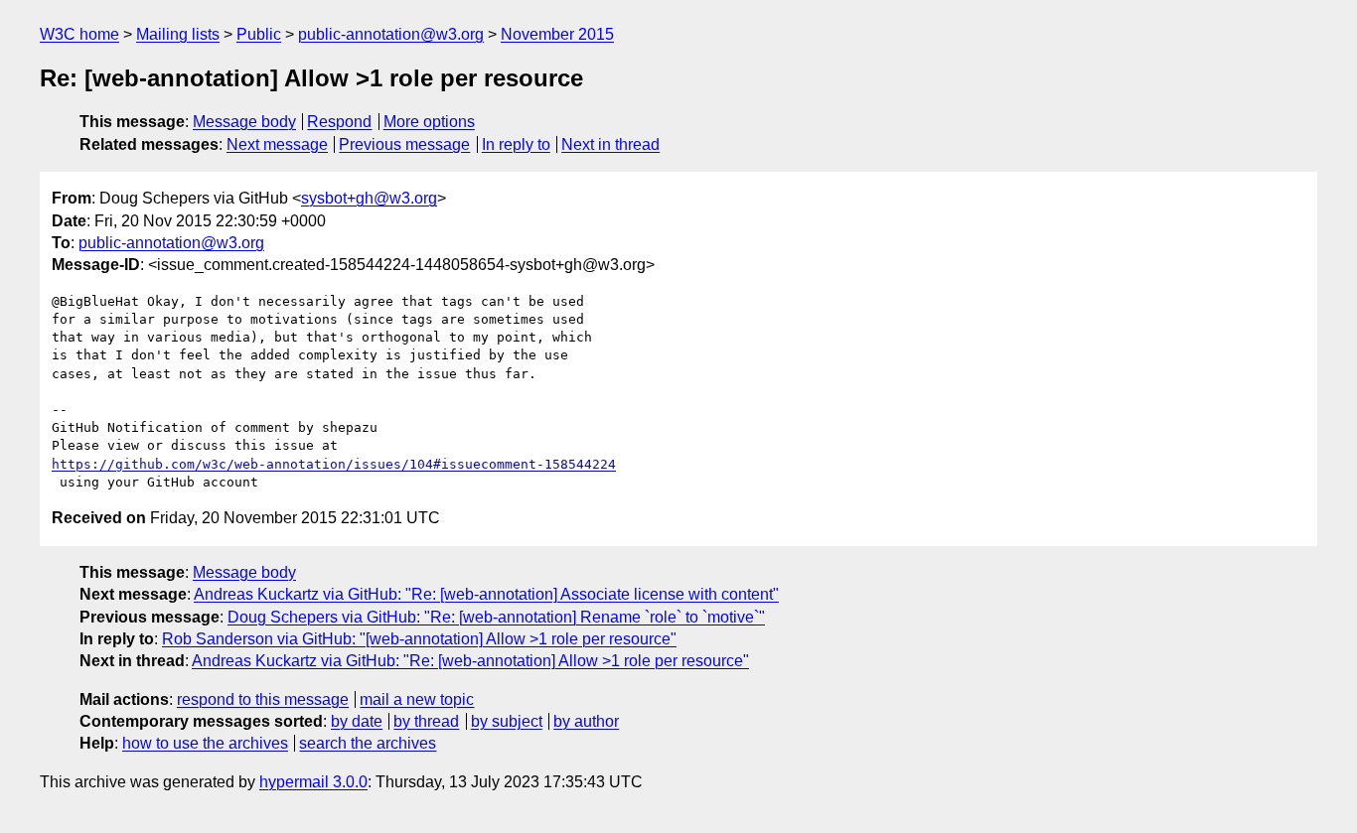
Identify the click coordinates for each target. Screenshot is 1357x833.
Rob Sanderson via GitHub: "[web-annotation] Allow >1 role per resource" (419, 638)
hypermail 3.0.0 (313, 781)
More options (429, 121)
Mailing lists (178, 34)
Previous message (404, 144)
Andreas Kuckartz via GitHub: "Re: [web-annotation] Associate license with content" (486, 594)
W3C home (79, 34)
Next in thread (610, 144)
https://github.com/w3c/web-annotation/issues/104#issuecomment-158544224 (334, 464)
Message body (244, 121)
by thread (426, 721)
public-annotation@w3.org (391, 34)
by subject (506, 721)
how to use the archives (205, 743)
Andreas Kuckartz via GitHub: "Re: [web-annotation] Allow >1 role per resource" (470, 660)
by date (356, 721)
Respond (339, 121)
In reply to (516, 144)
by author (586, 721)
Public (258, 34)
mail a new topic (417, 699)
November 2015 (557, 34)
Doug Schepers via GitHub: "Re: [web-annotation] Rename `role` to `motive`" (496, 617)
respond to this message (263, 699)
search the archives (367, 743)
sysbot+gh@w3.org (369, 198)
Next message (277, 144)
